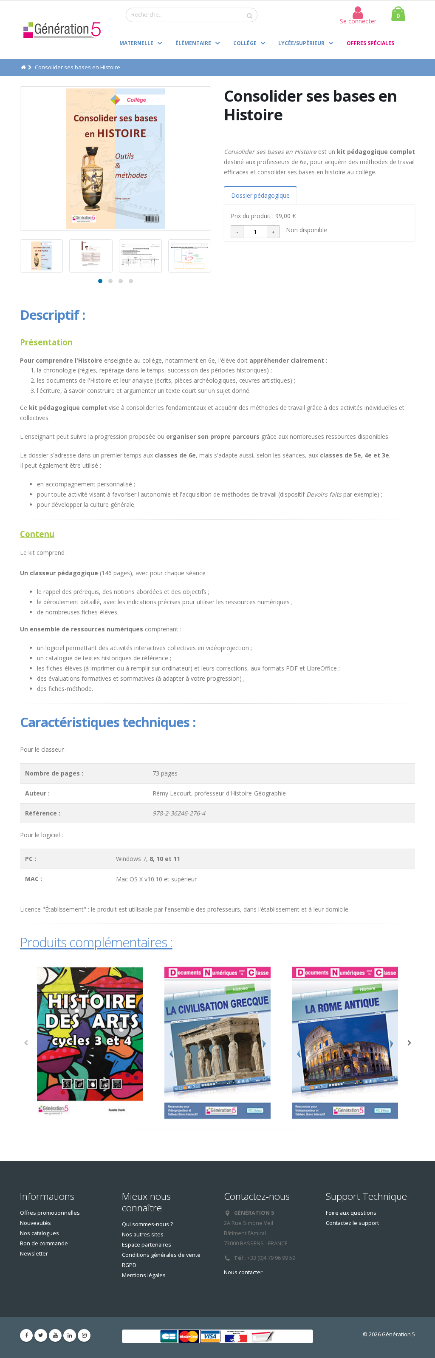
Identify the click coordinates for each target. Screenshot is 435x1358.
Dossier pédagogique (260, 195)
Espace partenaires (146, 1244)
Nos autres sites (143, 1234)
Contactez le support (352, 1223)
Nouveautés (35, 1223)
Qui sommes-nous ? (147, 1224)
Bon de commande (44, 1243)
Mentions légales (144, 1275)
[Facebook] (26, 1335)
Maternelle (136, 43)
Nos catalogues (39, 1233)
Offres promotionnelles (50, 1212)
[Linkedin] (69, 1335)
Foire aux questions (351, 1212)
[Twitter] (40, 1335)
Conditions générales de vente (161, 1255)
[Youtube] (55, 1335)
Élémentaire (193, 43)
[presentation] (20, 158)
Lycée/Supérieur (301, 43)
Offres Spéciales (370, 43)
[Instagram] (84, 1335)
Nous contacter (243, 1272)
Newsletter (34, 1253)
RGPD (129, 1265)
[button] (100, 281)
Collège (245, 43)
